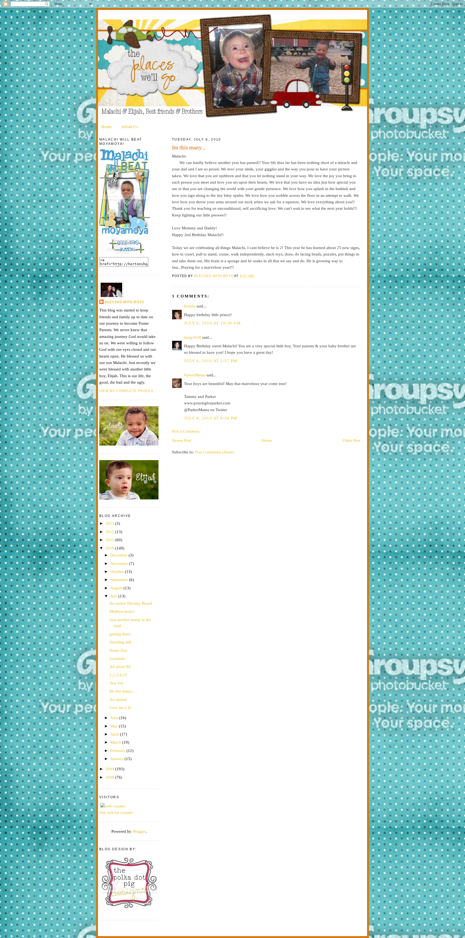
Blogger (139, 831)
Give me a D (120, 707)
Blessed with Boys (124, 302)
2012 (110, 531)
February (118, 750)
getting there (120, 634)
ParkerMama (194, 375)
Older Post (351, 440)
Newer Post (181, 440)
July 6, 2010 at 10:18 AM (212, 323)
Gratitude (117, 658)
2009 (110, 768)
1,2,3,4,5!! (118, 675)
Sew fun (116, 683)
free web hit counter (116, 812)
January (117, 758)
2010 (110, 548)
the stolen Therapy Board (131, 603)
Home (106, 126)
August (117, 588)
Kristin (189, 306)
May (114, 726)
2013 (110, 523)
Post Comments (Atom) (214, 452)
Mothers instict (122, 611)
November (119, 563)
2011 (110, 539)
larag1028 (192, 337)
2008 (110, 777)
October (117, 571)
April (115, 734)
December (119, 555)
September (119, 579)
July (114, 596)
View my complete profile (126, 391)
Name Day (119, 650)
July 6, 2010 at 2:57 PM (210, 360)
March (116, 742)
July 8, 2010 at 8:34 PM (210, 418)
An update (118, 699)
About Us (129, 126)
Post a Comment (185, 431)
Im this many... (122, 691)
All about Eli (120, 666)
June (114, 717)
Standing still (120, 642)
